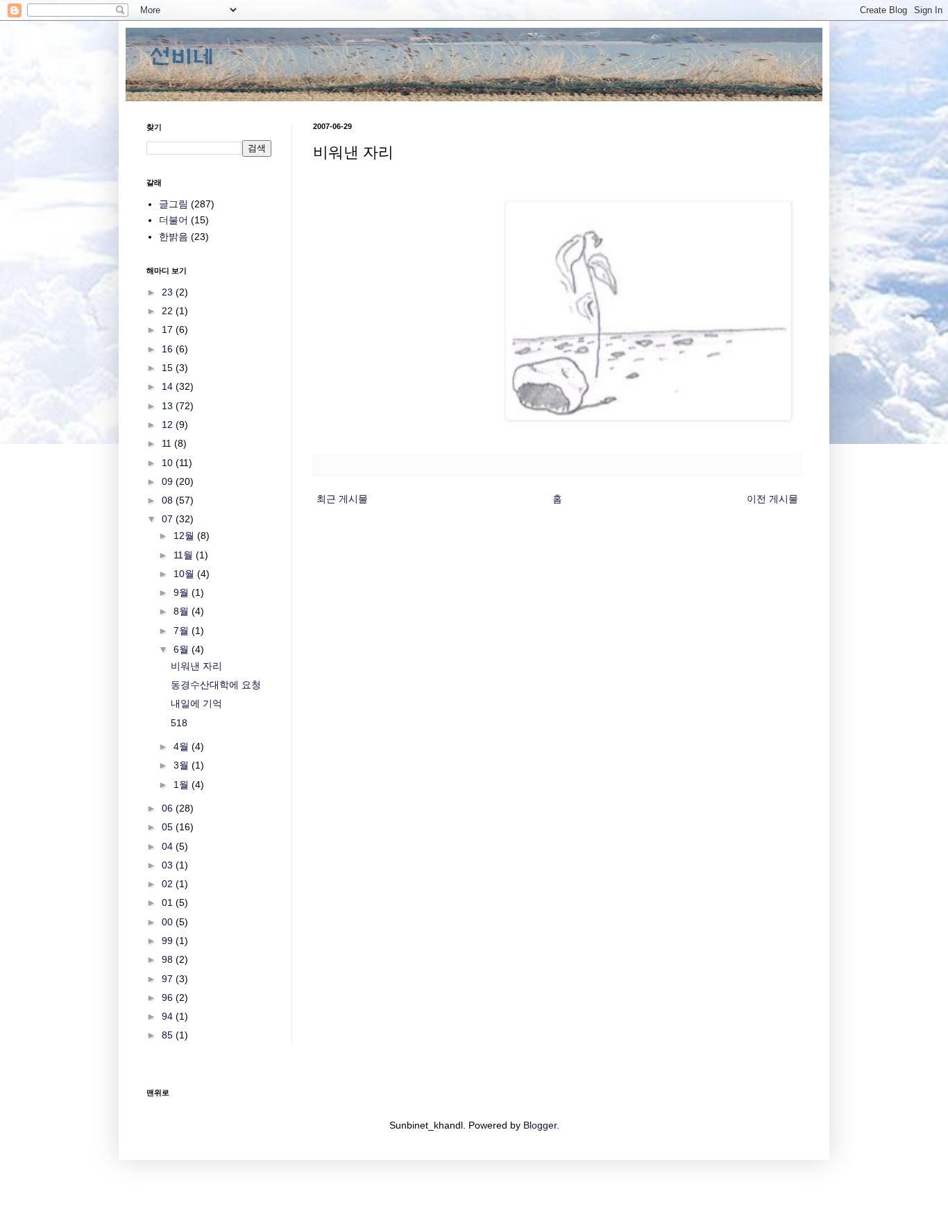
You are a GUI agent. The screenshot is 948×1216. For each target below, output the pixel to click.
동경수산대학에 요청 (216, 684)
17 (169, 329)
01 (169, 902)
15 (169, 367)
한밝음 (173, 236)
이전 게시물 (772, 498)
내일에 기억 (196, 703)
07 (169, 518)
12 (169, 424)
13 (169, 405)
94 (169, 1016)
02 (169, 883)
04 (169, 846)
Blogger (540, 1125)
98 (169, 959)
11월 (184, 554)
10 (169, 462)
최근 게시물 (342, 498)
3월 (182, 765)
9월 (182, 592)
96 (169, 997)
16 (169, 348)
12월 (185, 535)
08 (169, 500)
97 (169, 978)
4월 (182, 746)
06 (169, 808)
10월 (185, 573)
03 (169, 865)
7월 (182, 630)
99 (169, 940)
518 (179, 722)
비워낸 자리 (196, 665)
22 (169, 310)
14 (169, 386)
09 (169, 481)
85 (169, 1035)
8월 (182, 611)
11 (168, 443)
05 (169, 826)
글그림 (173, 203)
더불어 (173, 219)
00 (169, 921)
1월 (182, 784)
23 (169, 292)
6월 (182, 649)
